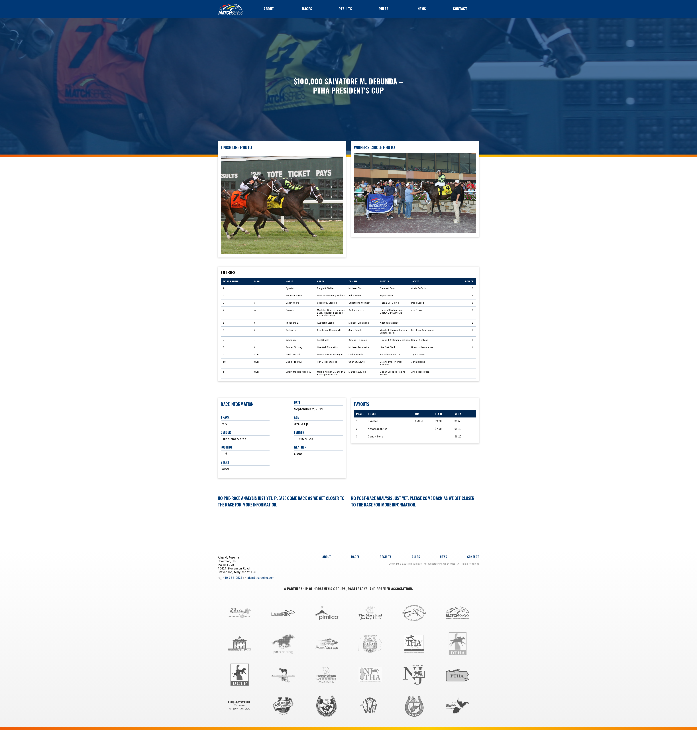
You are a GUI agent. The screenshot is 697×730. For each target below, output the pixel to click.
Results (345, 8)
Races (307, 8)
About (269, 8)
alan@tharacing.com (260, 578)
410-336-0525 (232, 578)
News (422, 8)
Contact (460, 8)
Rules (383, 8)
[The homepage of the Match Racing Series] (230, 9)
